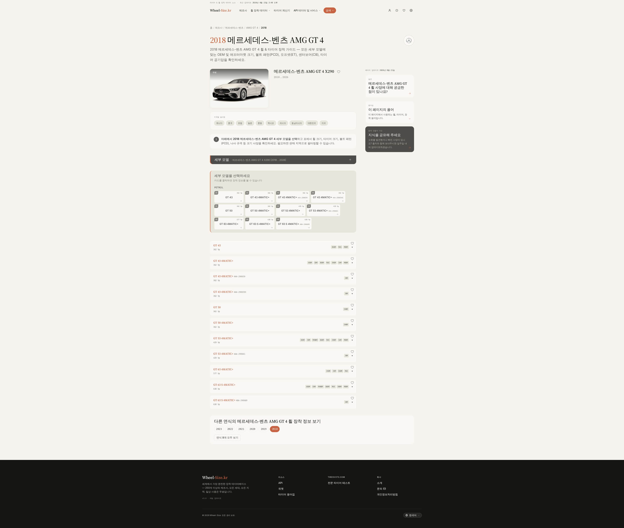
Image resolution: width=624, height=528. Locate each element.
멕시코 (271, 123)
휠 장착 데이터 (259, 10)
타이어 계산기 (282, 10)
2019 (263, 429)
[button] (283, 159)
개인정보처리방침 (387, 494)
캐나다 (219, 123)
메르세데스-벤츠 (234, 27)
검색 (328, 10)
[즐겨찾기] (404, 10)
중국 (230, 123)
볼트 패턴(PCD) (267, 55)
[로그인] (390, 10)
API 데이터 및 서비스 (306, 10)
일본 (250, 123)
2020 (252, 429)
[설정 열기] (411, 10)
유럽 (240, 123)
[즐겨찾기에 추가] (339, 72)
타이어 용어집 (286, 494)
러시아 (283, 123)
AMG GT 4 (252, 27)
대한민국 (312, 123)
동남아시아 (297, 123)
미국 (324, 123)
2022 (230, 429)
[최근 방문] (397, 10)
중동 (260, 123)
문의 (379, 488)
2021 (241, 429)
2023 (219, 429)
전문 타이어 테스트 (339, 482)
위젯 (281, 488)
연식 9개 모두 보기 (227, 437)
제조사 (243, 10)
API (280, 482)
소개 (379, 482)
